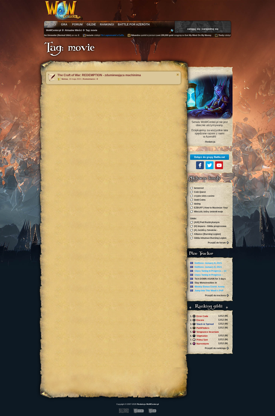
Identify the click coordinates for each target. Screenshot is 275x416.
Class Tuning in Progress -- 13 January (208, 271)
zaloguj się (193, 29)
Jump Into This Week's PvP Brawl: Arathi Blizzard (206, 290)
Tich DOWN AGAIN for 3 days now (208, 279)
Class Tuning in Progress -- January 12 (206, 275)
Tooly (211, 35)
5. (209, 332)
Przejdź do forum (217, 242)
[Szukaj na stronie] (171, 31)
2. (209, 320)
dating (197, 203)
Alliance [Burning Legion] (207, 234)
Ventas (64, 79)
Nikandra (125, 35)
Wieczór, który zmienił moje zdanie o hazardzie (206, 211)
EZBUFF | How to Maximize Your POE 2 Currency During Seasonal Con (209, 207)
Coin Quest (199, 192)
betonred (198, 188)
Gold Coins (199, 200)
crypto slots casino (203, 196)
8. (209, 343)
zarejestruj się (210, 29)
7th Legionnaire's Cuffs (102, 35)
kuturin (79, 35)
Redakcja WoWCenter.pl (148, 404)
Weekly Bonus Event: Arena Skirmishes (207, 286)
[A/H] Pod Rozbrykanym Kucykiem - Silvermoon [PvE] (205, 222)
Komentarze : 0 (90, 79)
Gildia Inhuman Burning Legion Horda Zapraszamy (208, 238)
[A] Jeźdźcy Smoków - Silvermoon (204, 230)
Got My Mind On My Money (188, 35)
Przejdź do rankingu (215, 348)
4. (209, 327)
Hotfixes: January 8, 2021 (208, 263)
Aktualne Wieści (73, 30)
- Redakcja (209, 142)
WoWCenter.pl (53, 30)
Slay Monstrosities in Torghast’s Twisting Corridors (205, 282)
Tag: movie (91, 30)
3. (209, 323)
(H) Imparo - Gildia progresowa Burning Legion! (208, 226)
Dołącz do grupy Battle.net (209, 157)
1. (209, 316)
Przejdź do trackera (215, 295)
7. (209, 339)
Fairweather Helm (229, 35)
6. (209, 335)
